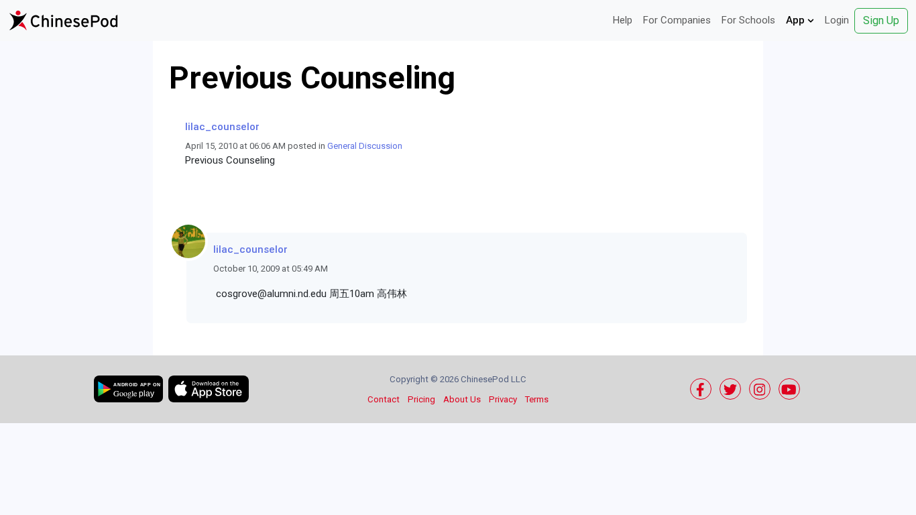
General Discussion (364, 146)
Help (622, 20)
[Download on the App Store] (208, 389)
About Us (462, 399)
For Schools (748, 20)
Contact (383, 399)
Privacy (503, 399)
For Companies (677, 20)
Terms (537, 399)
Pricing (421, 399)
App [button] (796, 20)
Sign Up (881, 20)
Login (837, 20)
